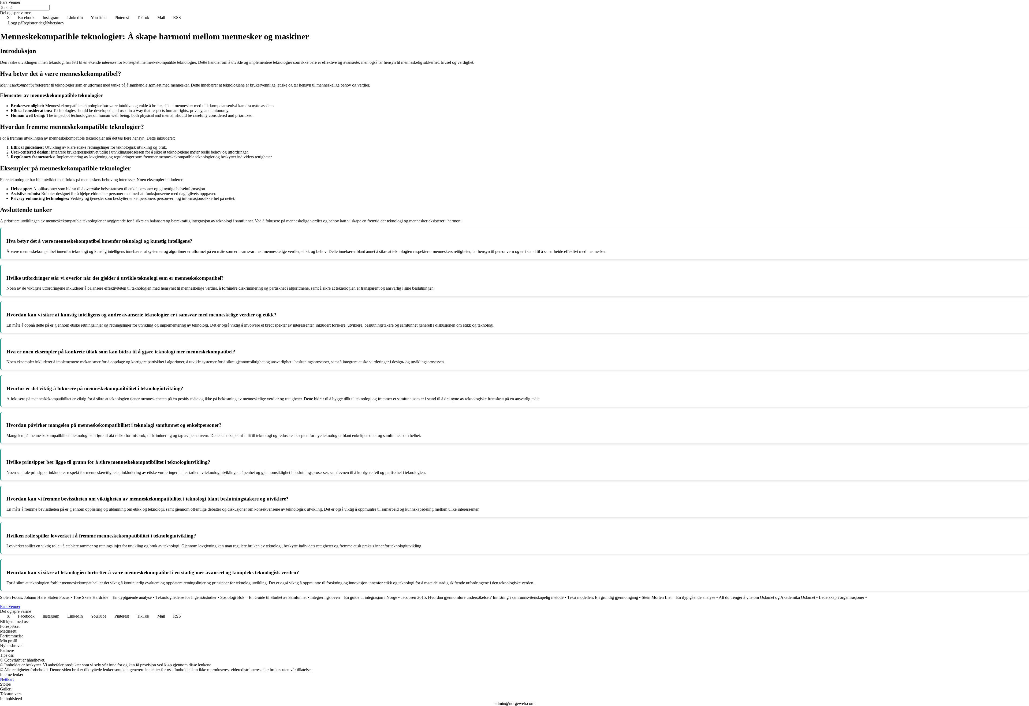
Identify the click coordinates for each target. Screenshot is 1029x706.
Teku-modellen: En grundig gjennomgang (602, 597)
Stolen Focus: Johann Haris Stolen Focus (34, 597)
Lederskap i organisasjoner (841, 597)
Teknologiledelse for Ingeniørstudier (186, 597)
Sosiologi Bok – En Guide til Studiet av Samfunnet (263, 597)
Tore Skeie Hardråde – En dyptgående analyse (112, 597)
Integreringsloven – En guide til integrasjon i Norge (353, 597)
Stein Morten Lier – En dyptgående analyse (678, 597)
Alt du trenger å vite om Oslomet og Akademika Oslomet (767, 597)
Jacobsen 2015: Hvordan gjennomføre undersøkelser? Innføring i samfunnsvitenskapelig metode (482, 597)
